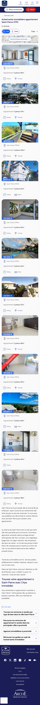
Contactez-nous (32, 652)
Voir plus (8, 607)
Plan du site (31, 649)
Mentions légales (20, 668)
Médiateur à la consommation (20, 678)
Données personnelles (20, 674)
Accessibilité (20, 684)
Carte (16, 31)
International (20, 681)
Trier (33, 31)
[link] (20, 39)
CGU (20, 671)
